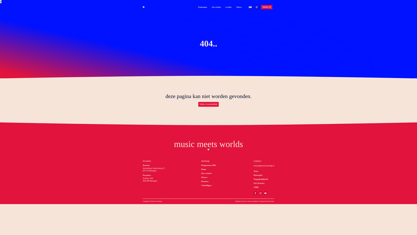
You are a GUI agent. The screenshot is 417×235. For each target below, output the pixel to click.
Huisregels (258, 175)
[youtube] (265, 193)
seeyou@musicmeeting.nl (264, 166)
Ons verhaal (216, 7)
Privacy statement (253, 201)
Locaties (228, 7)
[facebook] (255, 193)
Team (256, 171)
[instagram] (260, 193)
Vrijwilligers (206, 185)
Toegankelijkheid (261, 179)
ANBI (256, 187)
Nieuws (239, 7)
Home (203, 169)
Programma (202, 7)
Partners (204, 181)
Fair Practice (259, 183)
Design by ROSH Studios (267, 201)
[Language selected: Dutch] (250, 7)
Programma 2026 (208, 165)
